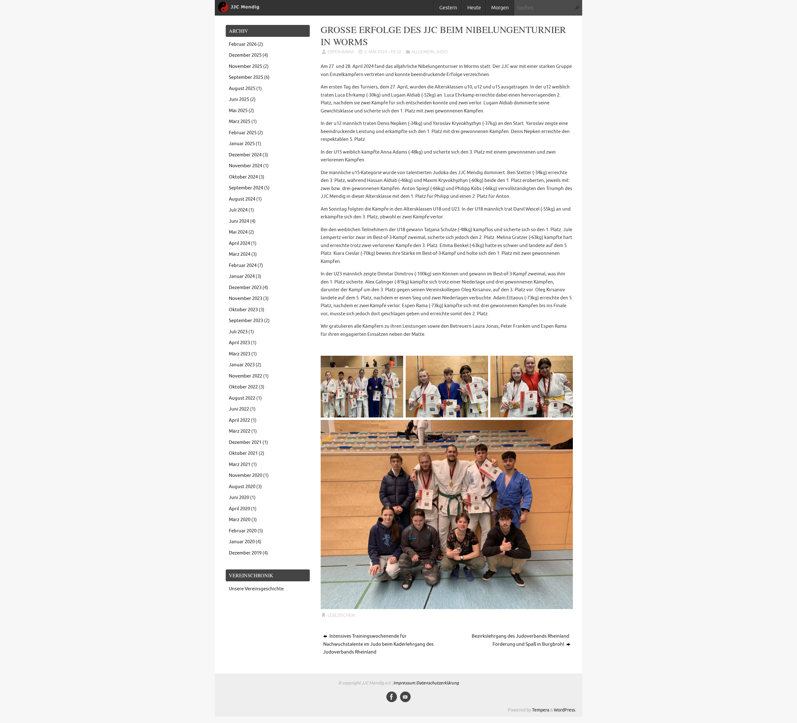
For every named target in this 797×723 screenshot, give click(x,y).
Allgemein (422, 52)
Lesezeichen (341, 615)
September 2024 (246, 188)
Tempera (540, 710)
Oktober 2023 (243, 310)
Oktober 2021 (243, 453)
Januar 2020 (242, 542)
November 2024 (245, 166)
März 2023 (239, 354)
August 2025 (242, 89)
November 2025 (245, 66)
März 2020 (239, 520)
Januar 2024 (242, 276)
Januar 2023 (242, 365)
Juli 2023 (238, 332)
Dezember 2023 (245, 288)
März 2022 (239, 431)
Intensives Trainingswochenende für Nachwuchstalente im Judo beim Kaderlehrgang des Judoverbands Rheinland (378, 644)
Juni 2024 (239, 221)
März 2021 (239, 465)
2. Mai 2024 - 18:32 (382, 52)
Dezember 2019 (245, 553)
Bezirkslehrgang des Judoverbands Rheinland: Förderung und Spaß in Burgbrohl (521, 640)
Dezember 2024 (245, 155)
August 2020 (242, 487)
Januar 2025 (242, 144)
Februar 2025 (243, 133)
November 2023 (245, 299)
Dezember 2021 (245, 442)
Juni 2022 (239, 409)
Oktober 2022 (243, 387)
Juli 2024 (238, 210)
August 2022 (242, 398)
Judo (442, 52)
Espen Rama (341, 52)
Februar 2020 (243, 531)
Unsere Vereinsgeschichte (256, 589)
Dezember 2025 (245, 55)
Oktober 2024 (243, 177)
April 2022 (239, 420)
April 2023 (239, 343)
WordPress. (565, 710)
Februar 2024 (243, 266)
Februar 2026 (243, 44)
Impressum (404, 683)
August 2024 (242, 199)
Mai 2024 (238, 232)
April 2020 (239, 509)
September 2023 (246, 321)
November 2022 (245, 376)
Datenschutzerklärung (437, 683)
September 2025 (246, 77)
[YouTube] (405, 697)
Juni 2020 (239, 498)
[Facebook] (391, 697)
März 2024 (239, 254)
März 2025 (239, 122)
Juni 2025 (239, 99)
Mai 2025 (238, 111)
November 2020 (245, 475)
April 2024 (239, 243)
